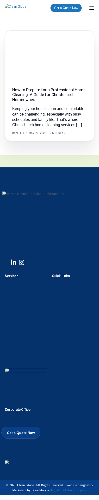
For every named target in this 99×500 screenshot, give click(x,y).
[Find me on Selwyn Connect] (7, 463)
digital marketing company (68, 490)
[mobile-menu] (90, 8)
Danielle (18, 133)
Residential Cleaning (29, 41)
